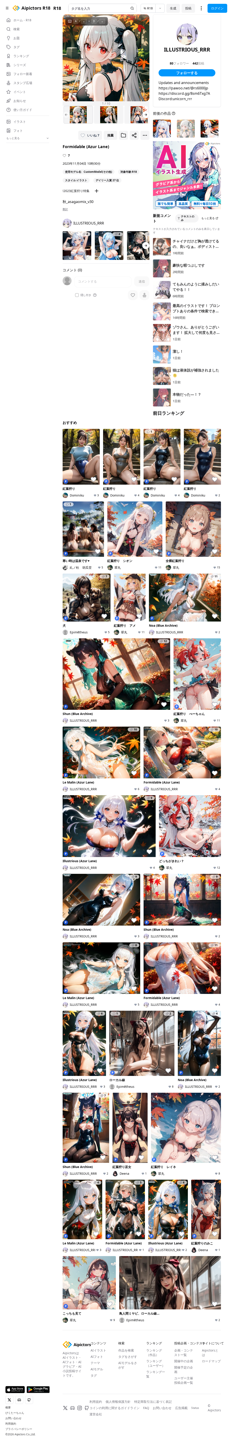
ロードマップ (211, 1361)
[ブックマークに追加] (123, 135)
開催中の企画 (183, 1361)
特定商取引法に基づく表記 (153, 1401)
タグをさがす (127, 1356)
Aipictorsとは (210, 1352)
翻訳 (65, 209)
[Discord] (72, 1408)
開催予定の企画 (183, 1369)
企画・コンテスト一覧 (183, 1352)
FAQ (146, 1408)
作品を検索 (126, 1350)
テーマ (95, 1363)
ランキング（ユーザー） (155, 1363)
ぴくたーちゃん (14, 1413)
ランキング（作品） (154, 1352)
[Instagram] (79, 1408)
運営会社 (95, 1414)
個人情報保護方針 (118, 1401)
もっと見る (208, 218)
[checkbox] (77, 295)
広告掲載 (181, 1408)
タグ (94, 1375)
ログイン (217, 8)
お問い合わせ (13, 1418)
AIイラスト (98, 1350)
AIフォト (97, 1356)
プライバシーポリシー (18, 1429)
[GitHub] (86, 1408)
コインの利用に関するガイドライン (114, 1408)
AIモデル (97, 1369)
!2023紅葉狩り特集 (76, 191)
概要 (8, 1407)
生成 (173, 8)
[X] (65, 1408)
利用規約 (10, 1423)
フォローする (187, 72)
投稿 (188, 8)
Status (195, 1408)
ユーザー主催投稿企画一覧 (183, 1380)
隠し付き (86, 295)
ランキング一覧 (155, 1374)
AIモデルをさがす (127, 1365)
